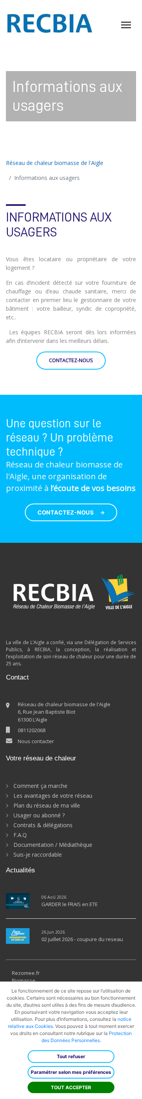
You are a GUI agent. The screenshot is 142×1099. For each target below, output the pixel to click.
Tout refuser (71, 1056)
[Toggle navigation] (126, 25)
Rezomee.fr (26, 972)
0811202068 (31, 730)
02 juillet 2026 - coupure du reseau (82, 939)
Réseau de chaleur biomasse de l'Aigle (54, 163)
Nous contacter (36, 741)
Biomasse (24, 980)
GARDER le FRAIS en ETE (69, 904)
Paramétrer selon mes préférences (71, 1072)
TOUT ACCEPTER (71, 1087)
